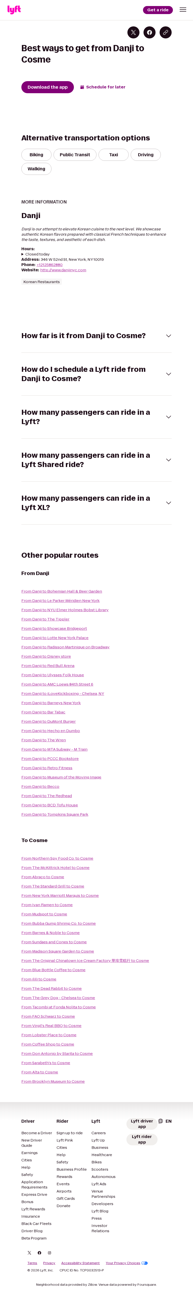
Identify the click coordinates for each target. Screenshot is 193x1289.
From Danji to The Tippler (45, 619)
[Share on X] (133, 32)
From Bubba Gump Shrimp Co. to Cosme (58, 923)
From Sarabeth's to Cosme (45, 1062)
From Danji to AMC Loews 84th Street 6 (57, 684)
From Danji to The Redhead (46, 795)
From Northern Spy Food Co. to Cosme (57, 858)
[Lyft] (14, 10)
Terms (32, 1263)
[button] (183, 10)
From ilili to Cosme (38, 979)
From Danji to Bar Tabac (43, 712)
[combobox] (165, 1121)
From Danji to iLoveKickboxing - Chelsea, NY (62, 693)
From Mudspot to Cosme (44, 914)
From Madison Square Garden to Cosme (57, 951)
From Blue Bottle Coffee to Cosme (53, 969)
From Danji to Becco (40, 786)
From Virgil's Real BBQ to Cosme (51, 1025)
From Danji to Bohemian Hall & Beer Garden (61, 591)
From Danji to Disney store (46, 656)
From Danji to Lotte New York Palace (54, 637)
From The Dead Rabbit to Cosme (51, 988)
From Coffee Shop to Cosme (47, 1044)
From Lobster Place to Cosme (48, 1035)
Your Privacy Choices (123, 1263)
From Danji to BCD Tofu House (49, 805)
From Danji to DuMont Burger (48, 721)
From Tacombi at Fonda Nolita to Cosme (58, 1007)
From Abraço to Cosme (42, 877)
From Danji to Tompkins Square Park (54, 814)
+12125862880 (49, 264)
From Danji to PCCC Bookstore (50, 758)
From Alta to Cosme (39, 1072)
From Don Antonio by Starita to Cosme (57, 1053)
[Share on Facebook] (149, 32)
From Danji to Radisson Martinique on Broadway (65, 647)
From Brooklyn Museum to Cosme (53, 1081)
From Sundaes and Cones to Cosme (54, 942)
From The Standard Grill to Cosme (52, 886)
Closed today (37, 254)
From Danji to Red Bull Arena (47, 665)
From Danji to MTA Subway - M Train (54, 749)
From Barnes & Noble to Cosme (50, 932)
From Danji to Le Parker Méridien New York (60, 600)
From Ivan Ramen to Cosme (47, 904)
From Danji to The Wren (43, 740)
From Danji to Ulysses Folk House (52, 675)
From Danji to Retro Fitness (46, 767)
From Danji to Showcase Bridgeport (54, 628)
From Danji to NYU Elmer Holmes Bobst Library (65, 609)
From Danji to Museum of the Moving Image (61, 777)
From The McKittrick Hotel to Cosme (55, 867)
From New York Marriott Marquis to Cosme (60, 895)
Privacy (49, 1263)
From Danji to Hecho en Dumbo (50, 730)
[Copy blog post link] (166, 32)
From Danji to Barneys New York (51, 702)
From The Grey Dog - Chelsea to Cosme (58, 997)
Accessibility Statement (80, 1263)
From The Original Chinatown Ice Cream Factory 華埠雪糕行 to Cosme (85, 960)
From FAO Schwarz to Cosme (48, 1016)
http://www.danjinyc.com (63, 270)
